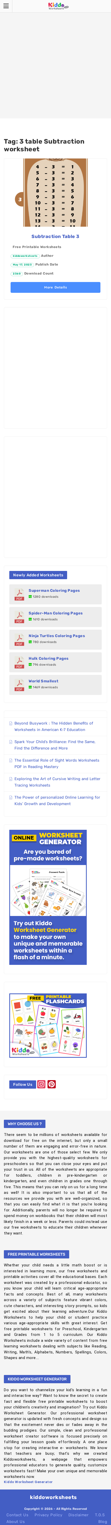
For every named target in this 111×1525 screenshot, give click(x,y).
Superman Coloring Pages (54, 590)
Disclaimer (78, 1515)
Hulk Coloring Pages (49, 658)
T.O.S (100, 1515)
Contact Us (17, 1515)
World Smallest (43, 681)
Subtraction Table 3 (55, 236)
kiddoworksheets (25, 256)
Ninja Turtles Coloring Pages (57, 635)
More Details (55, 287)
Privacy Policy (48, 1515)
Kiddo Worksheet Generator (28, 1482)
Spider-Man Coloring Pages (56, 613)
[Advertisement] (55, 59)
